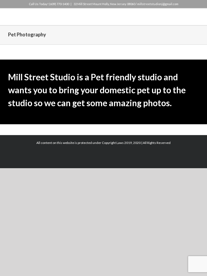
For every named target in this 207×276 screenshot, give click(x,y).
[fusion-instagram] (94, 59)
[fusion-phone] (129, 59)
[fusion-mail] (120, 59)
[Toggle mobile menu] (197, 17)
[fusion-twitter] (86, 59)
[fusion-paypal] (103, 59)
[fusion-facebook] (77, 59)
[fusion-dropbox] (112, 59)
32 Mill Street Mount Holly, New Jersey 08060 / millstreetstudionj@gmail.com (125, 4)
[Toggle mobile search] (187, 17)
